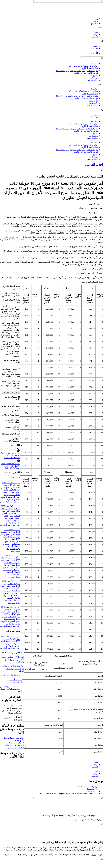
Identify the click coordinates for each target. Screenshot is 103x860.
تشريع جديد (93, 75)
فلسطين (94, 23)
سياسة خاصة (92, 80)
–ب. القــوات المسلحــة (11, 675)
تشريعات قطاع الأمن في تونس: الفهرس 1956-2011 (77, 71)
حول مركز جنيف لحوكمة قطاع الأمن (83, 66)
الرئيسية (94, 63)
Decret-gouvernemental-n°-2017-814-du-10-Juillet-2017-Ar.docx (10, 455)
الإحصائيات (93, 78)
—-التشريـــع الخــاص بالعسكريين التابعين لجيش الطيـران (11, 688)
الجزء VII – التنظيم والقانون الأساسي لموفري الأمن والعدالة (12, 659)
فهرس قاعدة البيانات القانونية (85, 73)
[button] (51, 28)
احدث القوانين (94, 164)
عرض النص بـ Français (11, 392)
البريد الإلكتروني (15, 717)
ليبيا (96, 19)
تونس (95, 21)
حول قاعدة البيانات (90, 68)
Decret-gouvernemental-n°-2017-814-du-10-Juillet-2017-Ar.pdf (10, 466)
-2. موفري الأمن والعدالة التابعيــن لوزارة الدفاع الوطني (13, 668)
